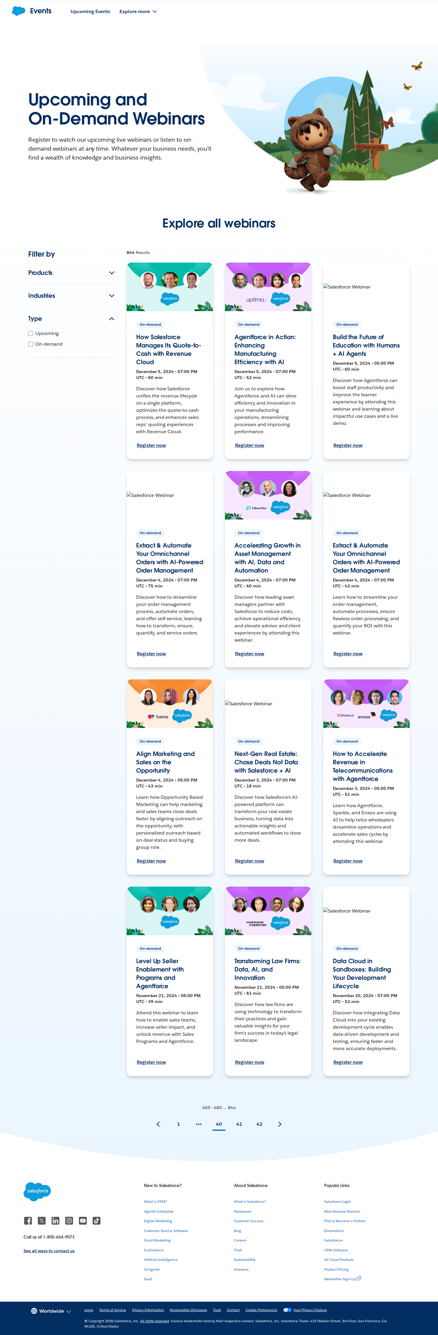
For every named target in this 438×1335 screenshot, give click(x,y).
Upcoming (47, 333)
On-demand (49, 344)
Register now (151, 445)
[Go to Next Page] (279, 1124)
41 (239, 1124)
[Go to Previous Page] (158, 1124)
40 (219, 1124)
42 (260, 1124)
